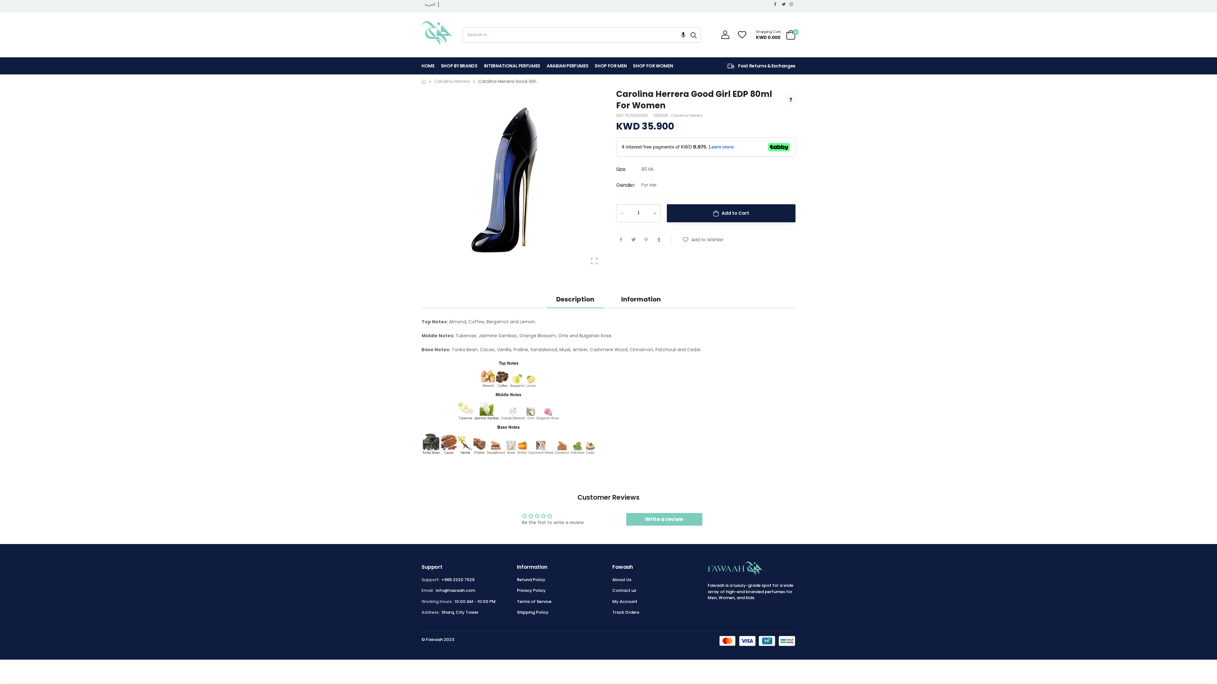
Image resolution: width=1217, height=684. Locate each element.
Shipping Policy (533, 612)
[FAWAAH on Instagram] (791, 4)
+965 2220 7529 (457, 580)
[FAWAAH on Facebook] (776, 4)
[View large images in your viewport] (594, 261)
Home (428, 66)
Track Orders (625, 612)
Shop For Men (611, 66)
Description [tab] (575, 299)
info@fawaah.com (455, 590)
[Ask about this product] (790, 100)
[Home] (424, 81)
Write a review (664, 519)
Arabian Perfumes (567, 66)
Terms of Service (534, 601)
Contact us (624, 590)
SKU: (620, 115)
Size (621, 169)
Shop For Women (653, 66)
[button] (683, 35)
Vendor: (661, 115)
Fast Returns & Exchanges (766, 66)
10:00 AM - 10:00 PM (475, 601)
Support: (431, 580)
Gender (625, 185)
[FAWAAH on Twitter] (784, 4)
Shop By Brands (459, 66)
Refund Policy (531, 580)
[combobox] (575, 35)
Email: (428, 590)
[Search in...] (693, 35)
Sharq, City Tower (460, 612)
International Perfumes (512, 66)
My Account (624, 601)
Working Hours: (437, 601)
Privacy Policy (531, 590)
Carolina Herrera (687, 115)
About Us (621, 580)
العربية (430, 4)
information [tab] (641, 299)
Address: (431, 612)
